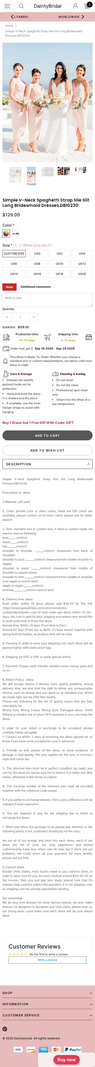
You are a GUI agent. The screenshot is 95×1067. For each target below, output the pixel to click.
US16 (37, 274)
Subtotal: (9, 327)
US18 (59, 274)
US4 (82, 253)
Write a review (47, 960)
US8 (37, 263)
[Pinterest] (4, 1029)
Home (9, 25)
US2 (60, 253)
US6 (14, 263)
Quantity (8, 309)
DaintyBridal (47, 6)
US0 (37, 253)
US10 (59, 263)
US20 (82, 274)
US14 (14, 274)
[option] (47, 102)
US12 (82, 263)
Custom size (14, 253)
